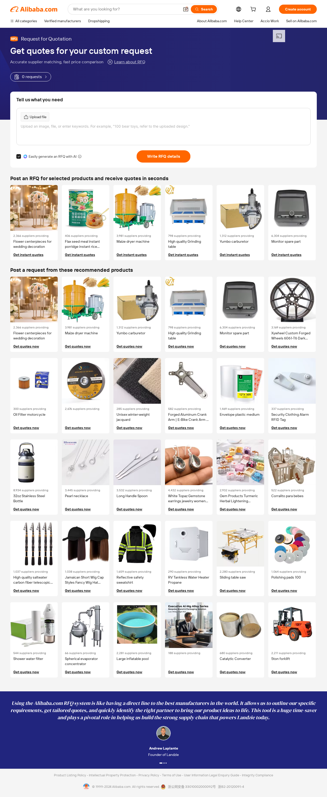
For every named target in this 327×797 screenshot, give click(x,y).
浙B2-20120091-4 (231, 787)
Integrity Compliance (257, 775)
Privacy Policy (149, 775)
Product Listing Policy (70, 775)
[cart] (254, 10)
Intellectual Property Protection (112, 775)
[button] (186, 9)
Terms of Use (172, 775)
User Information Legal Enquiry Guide (211, 775)
